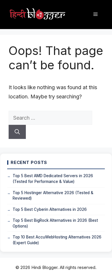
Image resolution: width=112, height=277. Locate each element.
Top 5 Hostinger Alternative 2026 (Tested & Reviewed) (53, 195)
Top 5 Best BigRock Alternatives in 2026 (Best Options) (55, 223)
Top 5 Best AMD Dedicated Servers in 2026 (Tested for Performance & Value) (53, 178)
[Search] (17, 132)
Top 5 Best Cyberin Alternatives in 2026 (50, 209)
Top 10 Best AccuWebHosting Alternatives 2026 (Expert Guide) (57, 240)
